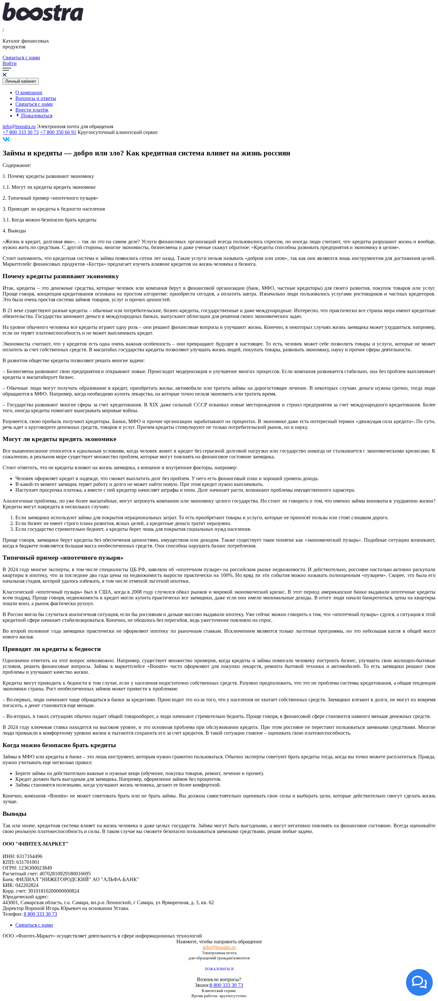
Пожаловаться (219, 969)
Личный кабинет (20, 81)
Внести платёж (31, 110)
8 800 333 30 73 (40, 914)
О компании (28, 92)
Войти (10, 63)
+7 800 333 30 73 (21, 132)
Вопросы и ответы (35, 98)
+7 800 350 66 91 (58, 132)
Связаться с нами (21, 57)
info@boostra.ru (19, 126)
